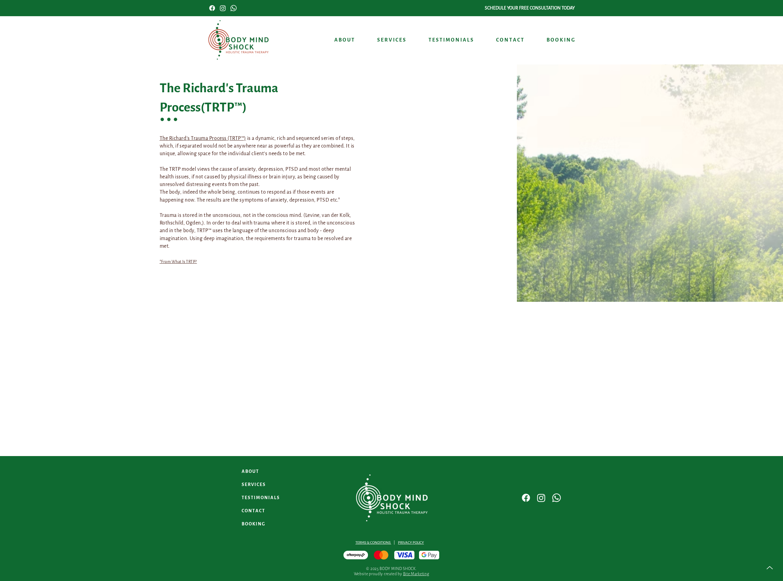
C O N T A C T (253, 511)
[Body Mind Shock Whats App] (233, 8)
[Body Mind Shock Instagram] (223, 8)
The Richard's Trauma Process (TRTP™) (203, 138)
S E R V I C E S (253, 485)
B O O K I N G (253, 524)
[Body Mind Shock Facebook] (212, 8)
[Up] (770, 568)
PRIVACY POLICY (411, 542)
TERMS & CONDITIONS (373, 542)
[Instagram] (541, 497)
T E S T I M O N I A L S (260, 498)
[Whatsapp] (556, 497)
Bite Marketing (416, 573)
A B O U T (250, 471)
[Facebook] (526, 497)
